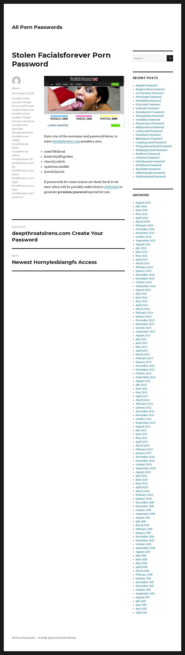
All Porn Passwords (37, 27)
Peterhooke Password (149, 97)
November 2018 (145, 540)
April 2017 (141, 612)
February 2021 (144, 449)
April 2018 (141, 567)
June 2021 (141, 434)
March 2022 (143, 400)
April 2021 (142, 441)
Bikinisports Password (149, 138)
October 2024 (144, 282)
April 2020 (142, 487)
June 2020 (142, 479)
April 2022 (142, 396)
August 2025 (143, 244)
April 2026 (142, 217)
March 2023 (143, 354)
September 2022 (146, 377)
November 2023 (145, 324)
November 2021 (145, 415)
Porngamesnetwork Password (154, 146)
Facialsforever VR (22, 159)
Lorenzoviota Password (150, 93)
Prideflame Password (149, 165)
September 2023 (146, 331)
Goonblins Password (148, 119)
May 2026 (141, 214)
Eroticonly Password (148, 104)
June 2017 (141, 605)
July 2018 (141, 555)
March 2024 (143, 309)
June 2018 (141, 559)
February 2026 (144, 225)
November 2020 (145, 460)
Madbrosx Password (148, 153)
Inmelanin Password (148, 134)
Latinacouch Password (149, 131)
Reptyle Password (146, 85)
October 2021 (143, 419)
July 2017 (141, 601)
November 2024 (145, 278)
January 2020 (144, 498)
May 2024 (142, 301)
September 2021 (145, 422)
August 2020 (143, 472)
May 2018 (141, 563)
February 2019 (144, 529)
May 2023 (141, 346)
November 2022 (145, 369)
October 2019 (143, 510)
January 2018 (143, 578)
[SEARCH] (170, 58)
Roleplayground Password (151, 150)
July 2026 (141, 206)
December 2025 (145, 229)
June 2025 (141, 252)
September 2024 (146, 286)
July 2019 (141, 521)
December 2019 (145, 502)
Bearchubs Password (148, 169)
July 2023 (141, 339)
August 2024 (143, 290)
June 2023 (142, 343)
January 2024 (144, 316)
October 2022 (144, 373)
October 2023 (144, 327)
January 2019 (143, 532)
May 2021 (141, 438)
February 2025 (144, 267)
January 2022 (144, 407)
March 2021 (142, 445)
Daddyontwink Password (151, 176)
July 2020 (141, 476)
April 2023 (142, 350)
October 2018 (143, 544)
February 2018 (144, 574)
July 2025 (141, 248)
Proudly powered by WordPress (57, 637)
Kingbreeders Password (150, 89)
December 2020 (145, 457)
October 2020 (144, 464)
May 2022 (141, 392)
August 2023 (143, 335)
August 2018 (143, 551)
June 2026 (142, 210)
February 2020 (144, 494)
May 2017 (141, 608)
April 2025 (142, 259)
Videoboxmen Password (150, 161)
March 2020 (143, 491)
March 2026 (143, 221)
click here (111, 187)
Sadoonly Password (147, 108)
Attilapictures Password (150, 127)
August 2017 (143, 597)
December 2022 (145, 365)
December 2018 (145, 536)
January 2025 (143, 271)
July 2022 (141, 384)
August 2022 (143, 381)
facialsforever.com (66, 141)
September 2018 (145, 548)
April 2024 (142, 305)
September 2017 (145, 593)
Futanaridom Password (150, 115)
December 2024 (145, 274)
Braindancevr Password (150, 112)
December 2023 (145, 320)
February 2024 (144, 312)
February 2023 (144, 358)
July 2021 (141, 430)
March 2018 (142, 570)
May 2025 (141, 255)
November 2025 (145, 233)
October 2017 (143, 589)
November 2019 (145, 506)
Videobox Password (147, 157)
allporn (16, 88)
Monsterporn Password (150, 123)
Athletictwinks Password (150, 172)
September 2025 (145, 240)
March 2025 (143, 263)
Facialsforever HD (22, 132)
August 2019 (143, 517)
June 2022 (142, 388)
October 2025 (143, 236)
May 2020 (142, 483)
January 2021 (143, 453)
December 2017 (145, 582)
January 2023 (144, 362)
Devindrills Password (148, 100)
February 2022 (144, 403)
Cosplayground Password (151, 142)
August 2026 (143, 202)
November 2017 (145, 586)
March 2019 (142, 525)
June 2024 (142, 297)
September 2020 (146, 468)
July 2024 (141, 293)
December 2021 (145, 411)
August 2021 (143, 426)
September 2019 (145, 513)
